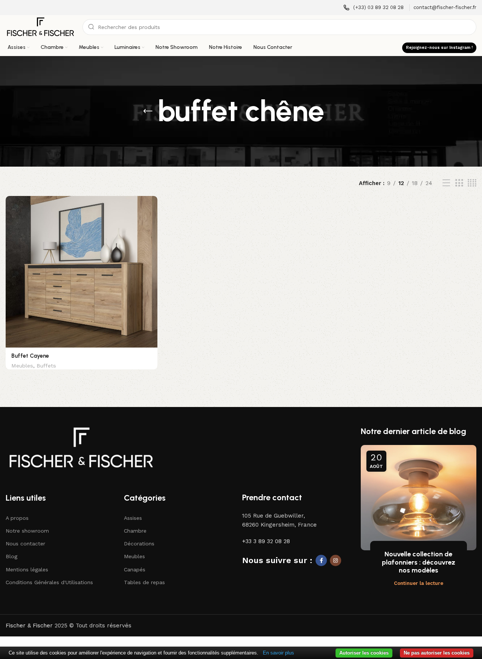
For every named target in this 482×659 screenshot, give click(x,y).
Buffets (46, 366)
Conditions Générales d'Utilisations (49, 582)
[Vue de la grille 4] (472, 183)
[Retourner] (148, 111)
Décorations (139, 544)
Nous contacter (25, 544)
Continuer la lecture (418, 583)
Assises (133, 518)
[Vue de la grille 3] (459, 183)
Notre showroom (27, 531)
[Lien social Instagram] (335, 560)
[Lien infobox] (373, 8)
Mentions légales (27, 569)
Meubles (22, 366)
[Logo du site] (40, 26)
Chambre (135, 531)
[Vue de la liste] (446, 183)
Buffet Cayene (30, 355)
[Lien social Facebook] (321, 560)
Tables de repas (144, 582)
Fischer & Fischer (29, 625)
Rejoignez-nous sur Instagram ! (439, 47)
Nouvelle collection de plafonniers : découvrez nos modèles (418, 562)
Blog (11, 556)
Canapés (134, 569)
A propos (17, 518)
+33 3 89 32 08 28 (266, 541)
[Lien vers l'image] (81, 447)
